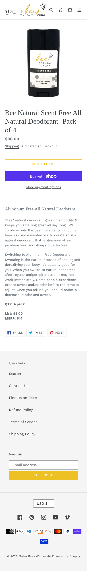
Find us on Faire (23, 398)
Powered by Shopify (66, 556)
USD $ (42, 503)
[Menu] (79, 10)
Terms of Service (23, 422)
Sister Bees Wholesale (35, 556)
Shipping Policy (22, 434)
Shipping (12, 146)
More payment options (43, 187)
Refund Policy (21, 410)
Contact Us (18, 386)
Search (15, 374)
